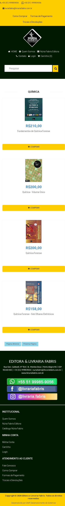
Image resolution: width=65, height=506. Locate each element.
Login (33, 56)
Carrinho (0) (46, 56)
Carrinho (6, 447)
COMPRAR (34, 147)
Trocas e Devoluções (32, 22)
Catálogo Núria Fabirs (12, 428)
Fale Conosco (9, 465)
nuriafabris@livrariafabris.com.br (18, 8)
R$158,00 (34, 309)
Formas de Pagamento (41, 16)
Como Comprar (20, 16)
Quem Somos (28, 51)
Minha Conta (8, 442)
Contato (22, 56)
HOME (14, 51)
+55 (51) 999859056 (10, 3)
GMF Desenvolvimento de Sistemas (41, 503)
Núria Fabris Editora (49, 51)
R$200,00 (34, 187)
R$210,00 (34, 126)
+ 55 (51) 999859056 (22, 370)
